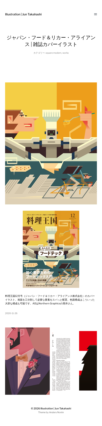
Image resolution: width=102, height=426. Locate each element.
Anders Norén (56, 412)
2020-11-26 (11, 313)
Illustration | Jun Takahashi (23, 14)
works (65, 53)
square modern (53, 53)
